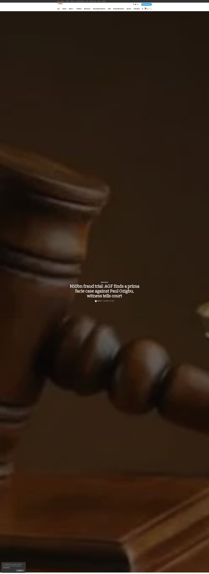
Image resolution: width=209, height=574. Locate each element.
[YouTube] (138, 4)
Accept (20, 570)
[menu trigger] (59, 8)
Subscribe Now (146, 4)
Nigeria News (104, 282)
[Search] (150, 8)
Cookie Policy (6, 567)
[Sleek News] (60, 3)
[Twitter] (136, 4)
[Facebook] (134, 4)
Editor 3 (99, 300)
